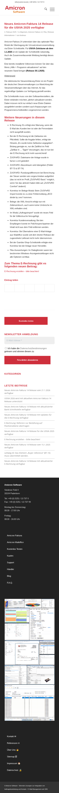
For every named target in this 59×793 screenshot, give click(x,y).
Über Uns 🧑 (13, 750)
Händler (10, 569)
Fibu (45, 32)
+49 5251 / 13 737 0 (36, 2)
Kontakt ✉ (11, 736)
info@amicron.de (21, 2)
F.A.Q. (10, 583)
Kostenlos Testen (14, 549)
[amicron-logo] (24, 9)
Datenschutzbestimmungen (33, 348)
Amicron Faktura (14, 535)
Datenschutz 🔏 (14, 770)
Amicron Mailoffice (15, 542)
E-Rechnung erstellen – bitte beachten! (21, 271)
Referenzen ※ (13, 743)
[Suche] (44, 9)
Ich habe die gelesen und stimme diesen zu (25, 350)
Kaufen (10, 556)
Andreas (23, 35)
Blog (9, 576)
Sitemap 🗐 (12, 756)
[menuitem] (44, 9)
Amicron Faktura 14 (35, 32)
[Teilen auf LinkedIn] (30, 288)
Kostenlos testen (26, 321)
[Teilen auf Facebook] (10, 288)
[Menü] (51, 9)
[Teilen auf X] (20, 288)
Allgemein (23, 32)
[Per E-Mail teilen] (49, 288)
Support (10, 562)
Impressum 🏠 (13, 763)
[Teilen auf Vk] (39, 288)
